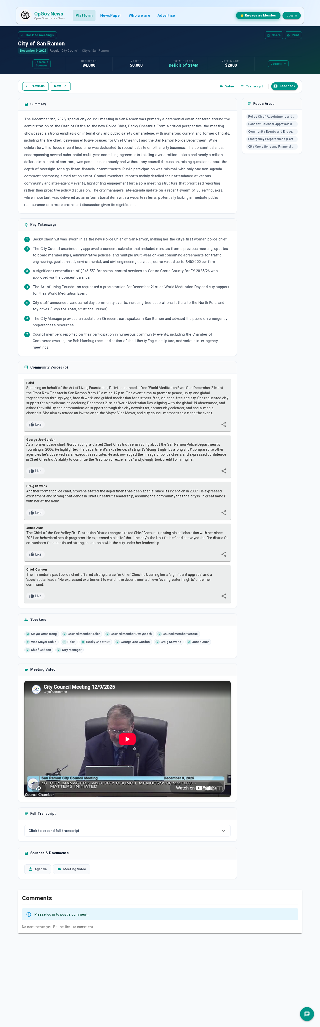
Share (276, 35)
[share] (224, 424)
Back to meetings (40, 35)
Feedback (287, 86)
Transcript (254, 86)
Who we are (139, 15)
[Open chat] (307, 1014)
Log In (291, 15)
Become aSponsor (41, 63)
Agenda (40, 869)
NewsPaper (110, 15)
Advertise (166, 15)
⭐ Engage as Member (258, 15)
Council (276, 63)
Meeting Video (74, 869)
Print (296, 35)
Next (58, 86)
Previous (37, 86)
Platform (84, 15)
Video (229, 86)
